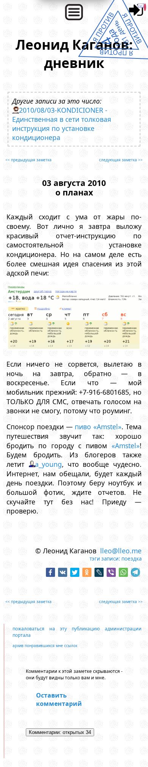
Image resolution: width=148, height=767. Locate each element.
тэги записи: (105, 558)
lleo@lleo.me (121, 550)
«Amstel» (126, 445)
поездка (131, 558)
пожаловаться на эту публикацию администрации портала (77, 631)
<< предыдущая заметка (28, 159)
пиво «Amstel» (98, 426)
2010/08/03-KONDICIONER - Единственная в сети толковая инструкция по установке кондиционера (61, 124)
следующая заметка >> (121, 159)
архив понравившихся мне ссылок (45, 645)
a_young (48, 464)
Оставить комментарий (59, 699)
